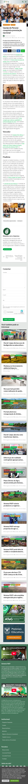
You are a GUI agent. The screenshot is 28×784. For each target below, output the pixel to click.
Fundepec (4, 758)
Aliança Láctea (5, 750)
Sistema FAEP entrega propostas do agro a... (11, 528)
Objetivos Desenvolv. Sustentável (10, 734)
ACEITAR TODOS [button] (14, 780)
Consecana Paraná (6, 753)
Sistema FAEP (23, 668)
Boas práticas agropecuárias (10, 221)
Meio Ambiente (7, 332)
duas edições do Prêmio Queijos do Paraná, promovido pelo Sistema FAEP (13, 145)
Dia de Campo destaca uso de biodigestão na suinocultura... (14, 344)
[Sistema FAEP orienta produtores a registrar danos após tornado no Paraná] (14, 495)
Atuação (12, 355)
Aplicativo (4, 731)
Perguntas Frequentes (7, 722)
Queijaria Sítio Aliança (17, 135)
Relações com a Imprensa (10, 35)
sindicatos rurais (20, 672)
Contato (4, 725)
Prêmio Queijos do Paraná (14, 177)
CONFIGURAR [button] (5, 780)
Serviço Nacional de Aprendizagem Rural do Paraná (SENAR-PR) (13, 671)
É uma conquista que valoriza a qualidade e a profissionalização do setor (12, 120)
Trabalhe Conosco (6, 737)
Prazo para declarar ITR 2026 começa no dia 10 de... (13, 573)
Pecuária (13, 24)
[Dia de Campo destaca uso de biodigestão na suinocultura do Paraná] (14, 334)
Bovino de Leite (6, 24)
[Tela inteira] (24, 660)
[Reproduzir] (3, 660)
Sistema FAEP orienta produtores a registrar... (12, 505)
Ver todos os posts (7, 249)
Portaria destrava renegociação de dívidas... (13, 413)
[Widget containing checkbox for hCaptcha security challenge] (14, 312)
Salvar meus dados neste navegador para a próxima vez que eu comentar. (14, 307)
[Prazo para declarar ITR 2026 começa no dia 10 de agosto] (14, 564)
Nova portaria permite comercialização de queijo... (13, 390)
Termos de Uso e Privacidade (9, 740)
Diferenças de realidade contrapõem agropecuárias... (14, 459)
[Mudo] (22, 660)
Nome (4, 289)
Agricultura (6, 355)
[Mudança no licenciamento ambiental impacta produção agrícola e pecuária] (14, 357)
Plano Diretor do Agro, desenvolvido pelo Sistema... (14, 482)
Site (3, 300)
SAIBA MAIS (19, 778)
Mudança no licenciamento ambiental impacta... (13, 367)
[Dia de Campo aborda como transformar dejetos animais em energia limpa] (14, 426)
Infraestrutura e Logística (9, 471)
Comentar (15, 37)
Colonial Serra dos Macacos (9, 73)
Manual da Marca (6, 728)
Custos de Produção (8, 403)
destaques (20, 221)
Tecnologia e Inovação (8, 334)
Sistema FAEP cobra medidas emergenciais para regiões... (14, 596)
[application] (14, 653)
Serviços (11, 424)
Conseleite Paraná (6, 755)
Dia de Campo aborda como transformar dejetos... (13, 436)
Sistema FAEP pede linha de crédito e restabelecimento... (14, 550)
